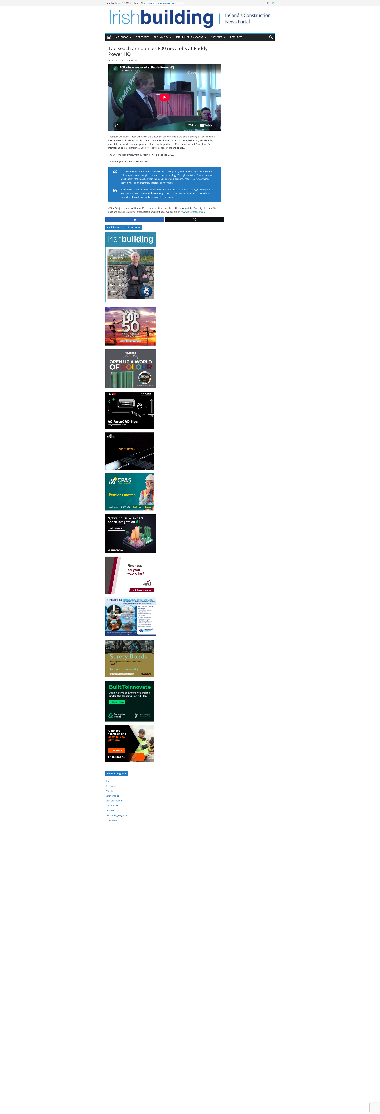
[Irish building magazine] (190, 17)
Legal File (109, 810)
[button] (130, 37)
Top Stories (142, 37)
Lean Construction (114, 800)
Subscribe (216, 37)
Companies (110, 786)
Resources (236, 37)
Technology (161, 37)
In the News (121, 37)
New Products (112, 805)
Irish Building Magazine (189, 37)
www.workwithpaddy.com (193, 211)
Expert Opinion (112, 795)
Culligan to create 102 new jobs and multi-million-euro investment (165, 4)
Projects (109, 790)
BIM (107, 781)
